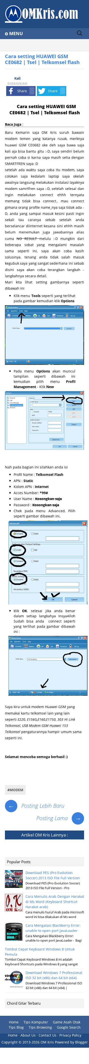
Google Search (69, 1027)
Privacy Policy (70, 1035)
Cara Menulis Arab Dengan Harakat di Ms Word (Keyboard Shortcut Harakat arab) (54, 901)
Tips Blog (16, 1027)
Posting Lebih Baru (36, 805)
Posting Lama (58, 818)
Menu (16, 33)
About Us (28, 1035)
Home (14, 1022)
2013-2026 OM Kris (38, 1042)
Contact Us (47, 1035)
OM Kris (42, 835)
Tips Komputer (35, 1022)
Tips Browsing (40, 1027)
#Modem (15, 789)
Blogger (81, 1042)
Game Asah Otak (66, 1022)
